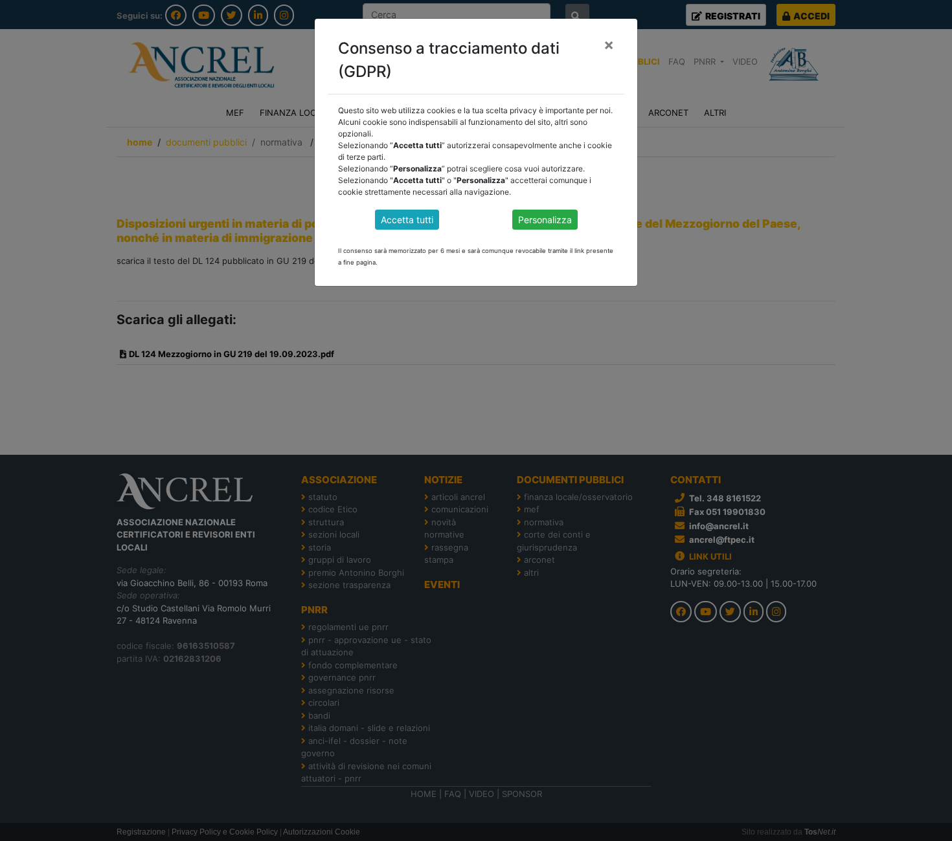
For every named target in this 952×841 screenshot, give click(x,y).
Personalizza (545, 219)
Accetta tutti (407, 219)
